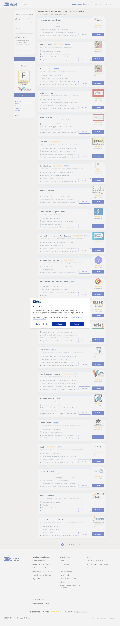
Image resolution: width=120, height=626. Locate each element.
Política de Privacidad (39, 319)
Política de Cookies (76, 317)
